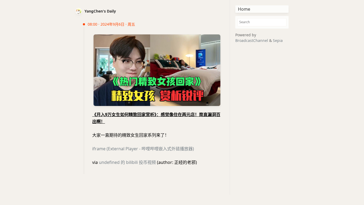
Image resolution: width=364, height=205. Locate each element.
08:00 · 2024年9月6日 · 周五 (111, 24)
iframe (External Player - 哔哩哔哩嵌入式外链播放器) (143, 149)
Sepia (278, 40)
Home (244, 9)
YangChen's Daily (100, 11)
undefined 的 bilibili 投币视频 (127, 162)
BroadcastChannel (252, 40)
